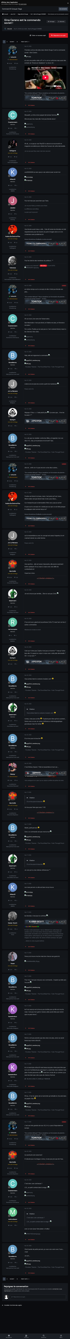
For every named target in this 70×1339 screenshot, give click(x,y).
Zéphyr (12, 774)
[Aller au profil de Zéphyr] (12, 767)
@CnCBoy (43, 265)
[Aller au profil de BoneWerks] (12, 355)
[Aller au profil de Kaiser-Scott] (12, 915)
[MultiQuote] (25, 105)
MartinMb (12, 571)
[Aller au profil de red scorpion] (12, 622)
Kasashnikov (12, 1016)
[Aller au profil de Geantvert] (12, 593)
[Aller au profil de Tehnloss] (12, 260)
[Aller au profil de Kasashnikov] (12, 1009)
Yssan (13, 963)
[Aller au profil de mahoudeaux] (12, 1212)
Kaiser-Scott (12, 923)
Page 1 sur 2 (24, 41)
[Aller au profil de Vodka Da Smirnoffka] (12, 229)
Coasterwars (12, 122)
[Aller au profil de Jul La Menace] (12, 384)
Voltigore (12, 151)
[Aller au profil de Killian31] (12, 172)
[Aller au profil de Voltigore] (12, 143)
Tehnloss (12, 268)
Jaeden (12, 208)
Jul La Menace (13, 391)
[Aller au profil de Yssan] (12, 956)
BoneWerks (13, 362)
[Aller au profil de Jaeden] (12, 200)
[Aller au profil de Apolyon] (12, 412)
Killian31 (12, 179)
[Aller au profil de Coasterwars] (12, 115)
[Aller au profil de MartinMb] (12, 564)
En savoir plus (4, 3)
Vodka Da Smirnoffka (12, 236)
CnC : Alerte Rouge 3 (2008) (33, 29)
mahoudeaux (12, 1219)
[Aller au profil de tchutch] (5, 29)
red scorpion (12, 629)
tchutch (9, 29)
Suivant (12, 41)
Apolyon (12, 420)
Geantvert (12, 601)
